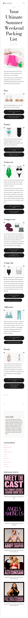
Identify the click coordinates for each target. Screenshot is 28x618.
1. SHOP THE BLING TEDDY (14, 296)
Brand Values (7, 447)
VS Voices (6, 466)
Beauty (6, 445)
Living (5, 456)
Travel (6, 464)
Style (14, 7)
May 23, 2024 (14, 43)
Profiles (6, 458)
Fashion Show (8, 451)
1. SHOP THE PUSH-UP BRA (14, 112)
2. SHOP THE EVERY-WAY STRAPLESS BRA (14, 117)
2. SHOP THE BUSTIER (13, 300)
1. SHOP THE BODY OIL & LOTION (14, 380)
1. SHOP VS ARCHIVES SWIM (14, 207)
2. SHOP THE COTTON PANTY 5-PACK (14, 154)
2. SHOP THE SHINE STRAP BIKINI (13, 212)
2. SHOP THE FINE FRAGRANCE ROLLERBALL (14, 386)
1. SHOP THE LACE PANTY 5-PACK (14, 149)
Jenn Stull (15, 44)
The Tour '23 (7, 462)
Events (6, 449)
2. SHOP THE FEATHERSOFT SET (14, 255)
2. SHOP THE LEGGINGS (13, 342)
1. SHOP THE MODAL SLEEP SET (14, 250)
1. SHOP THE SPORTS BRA (14, 338)
